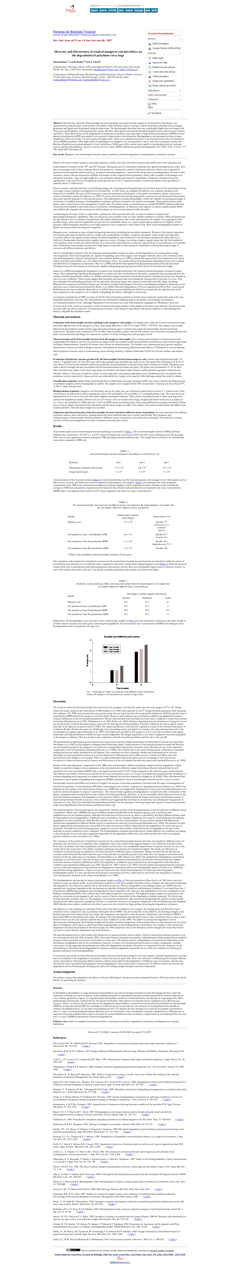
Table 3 (163, 564)
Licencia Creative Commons (162, 1251)
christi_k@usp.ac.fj (128, 69)
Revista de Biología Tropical (74, 32)
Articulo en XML (160, 62)
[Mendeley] (150, 104)
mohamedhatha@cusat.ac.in (96, 80)
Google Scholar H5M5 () (167, 48)
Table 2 (96, 480)
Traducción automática (163, 81)
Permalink (156, 113)
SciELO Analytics (161, 43)
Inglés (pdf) (158, 58)
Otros (154, 104)
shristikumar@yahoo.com (106, 69)
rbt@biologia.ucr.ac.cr (120, 1262)
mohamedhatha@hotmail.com (67, 80)
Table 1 (128, 431)
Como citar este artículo (164, 72)
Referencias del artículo (164, 67)
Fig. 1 (133, 620)
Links (86, 1046)
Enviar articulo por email (164, 85)
